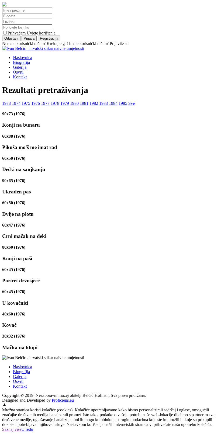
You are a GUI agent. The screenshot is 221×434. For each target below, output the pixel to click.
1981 (84, 103)
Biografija (21, 62)
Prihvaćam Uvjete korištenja (32, 33)
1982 (93, 103)
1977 (45, 103)
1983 (103, 103)
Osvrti (18, 72)
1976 (35, 103)
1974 (16, 103)
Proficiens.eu (63, 400)
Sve (131, 103)
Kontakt (20, 77)
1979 (64, 103)
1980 (74, 103)
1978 (55, 103)
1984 (113, 103)
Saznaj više (11, 429)
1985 (123, 103)
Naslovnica (22, 57)
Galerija (19, 67)
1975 (26, 103)
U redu (27, 429)
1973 (6, 103)
